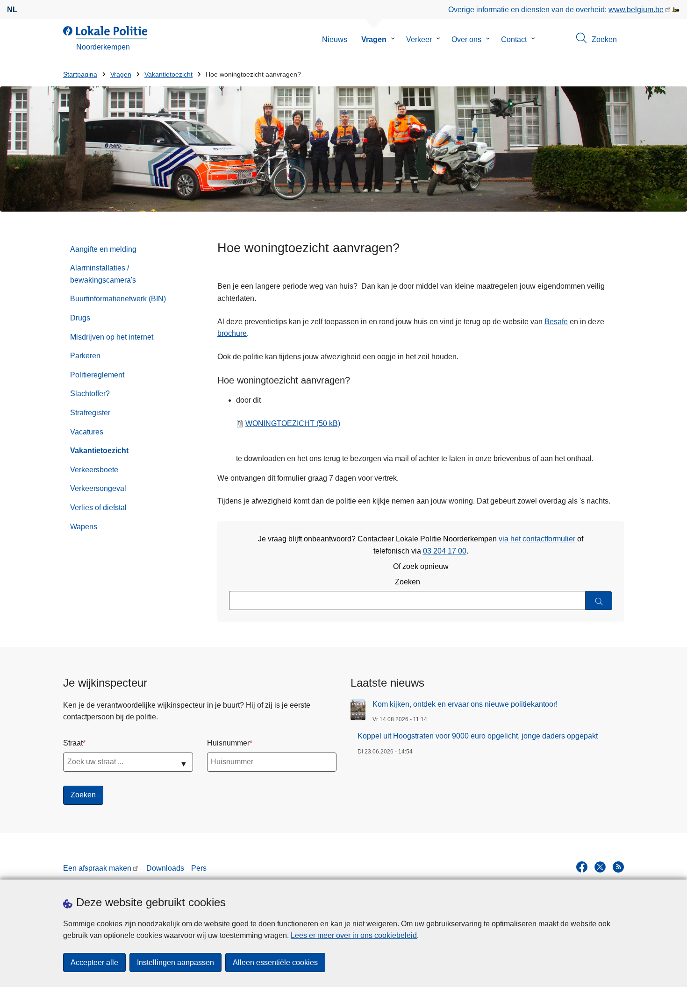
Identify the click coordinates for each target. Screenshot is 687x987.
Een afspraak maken (97, 868)
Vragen (373, 39)
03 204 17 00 (444, 551)
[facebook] (581, 867)
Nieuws (334, 39)
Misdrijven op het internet (111, 337)
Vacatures (86, 432)
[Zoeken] (599, 601)
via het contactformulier (537, 539)
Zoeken (407, 582)
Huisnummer (228, 743)
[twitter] (600, 867)
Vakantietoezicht (168, 74)
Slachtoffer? (90, 394)
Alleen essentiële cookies (275, 962)
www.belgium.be (636, 10)
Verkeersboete (94, 470)
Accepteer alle (94, 962)
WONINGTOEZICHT (292, 423)
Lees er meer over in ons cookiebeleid (354, 935)
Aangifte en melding (103, 249)
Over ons (466, 39)
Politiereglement (97, 375)
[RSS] (618, 867)
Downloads (165, 868)
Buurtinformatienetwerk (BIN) (118, 299)
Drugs (80, 318)
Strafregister (90, 413)
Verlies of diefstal (98, 507)
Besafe (556, 322)
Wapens (83, 527)
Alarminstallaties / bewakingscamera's (103, 274)
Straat (73, 743)
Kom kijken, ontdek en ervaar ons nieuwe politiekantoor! (465, 704)
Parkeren (85, 356)
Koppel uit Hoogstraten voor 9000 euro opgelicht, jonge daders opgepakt (478, 736)
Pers (199, 868)
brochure (232, 333)
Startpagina (80, 74)
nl (12, 10)
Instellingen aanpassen (175, 962)
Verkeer (419, 39)
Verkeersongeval (98, 488)
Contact (514, 39)
